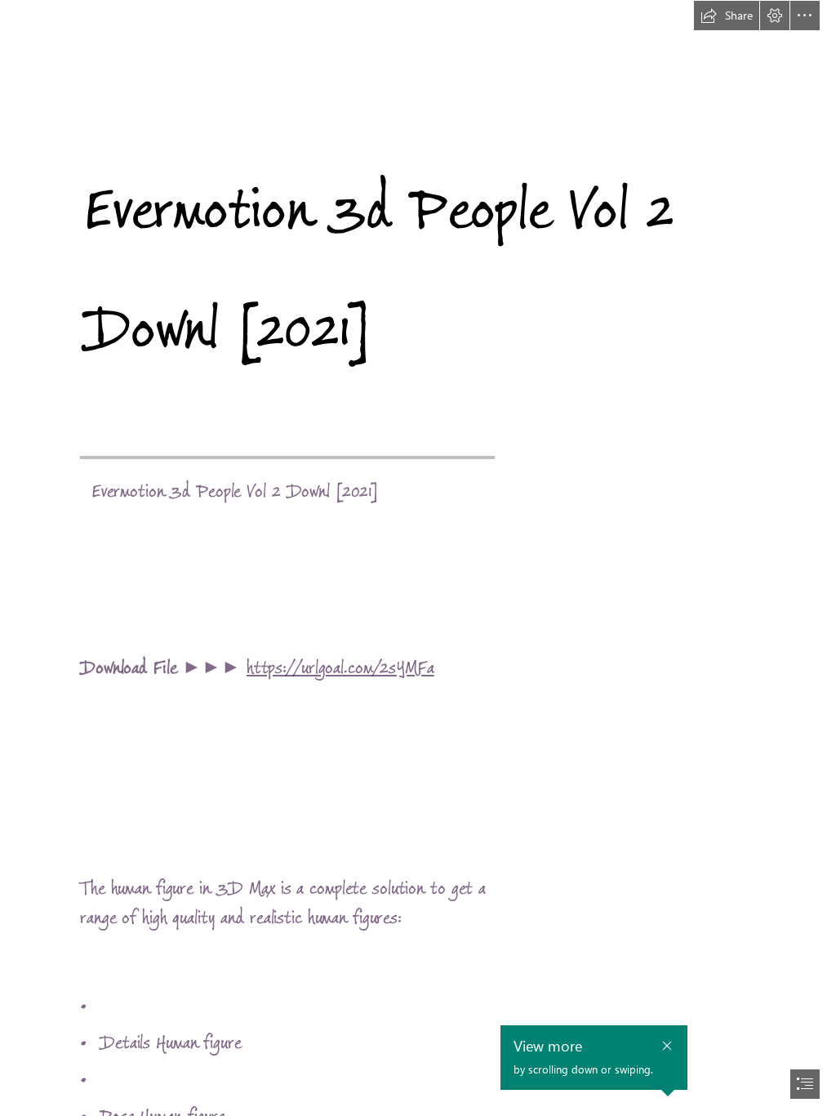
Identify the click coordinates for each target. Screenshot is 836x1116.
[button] (726, 15)
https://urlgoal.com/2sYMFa (340, 668)
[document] (418, 558)
